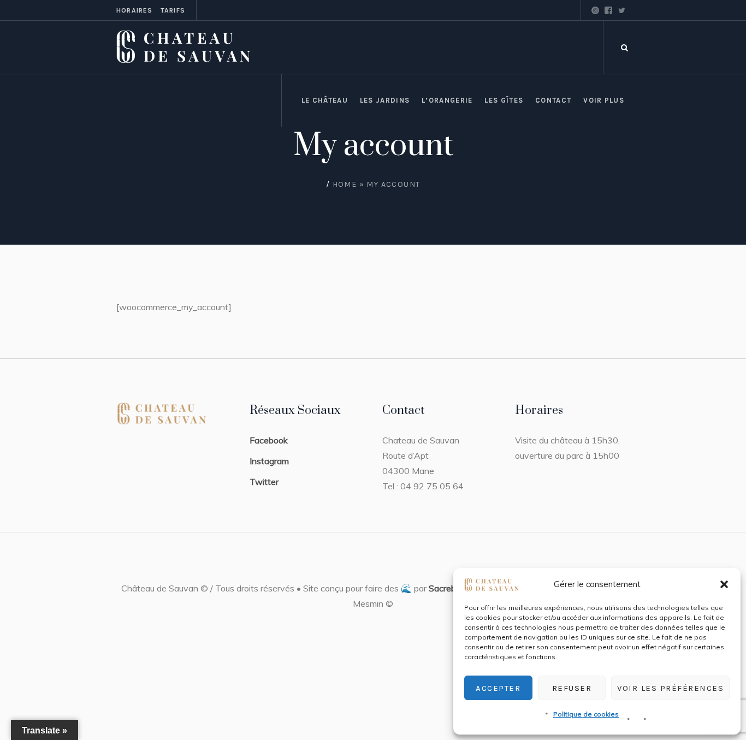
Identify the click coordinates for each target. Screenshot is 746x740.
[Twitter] (621, 10)
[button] (724, 584)
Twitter (264, 481)
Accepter (498, 688)
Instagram (269, 460)
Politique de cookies (586, 714)
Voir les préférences (670, 688)
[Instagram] (595, 10)
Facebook (269, 440)
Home (345, 184)
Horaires (134, 10)
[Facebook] (608, 10)
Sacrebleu (448, 588)
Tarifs (173, 10)
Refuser (572, 688)
